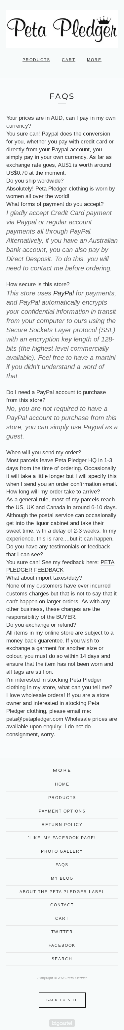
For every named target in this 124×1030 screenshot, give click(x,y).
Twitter (62, 932)
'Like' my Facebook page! (62, 838)
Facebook (62, 945)
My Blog (62, 878)
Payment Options (62, 811)
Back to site (62, 1000)
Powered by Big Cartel (62, 1023)
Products (36, 60)
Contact (62, 905)
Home (62, 784)
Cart (68, 60)
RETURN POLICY (62, 824)
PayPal (63, 293)
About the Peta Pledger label (62, 892)
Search (62, 959)
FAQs (62, 865)
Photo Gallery (62, 851)
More (94, 60)
